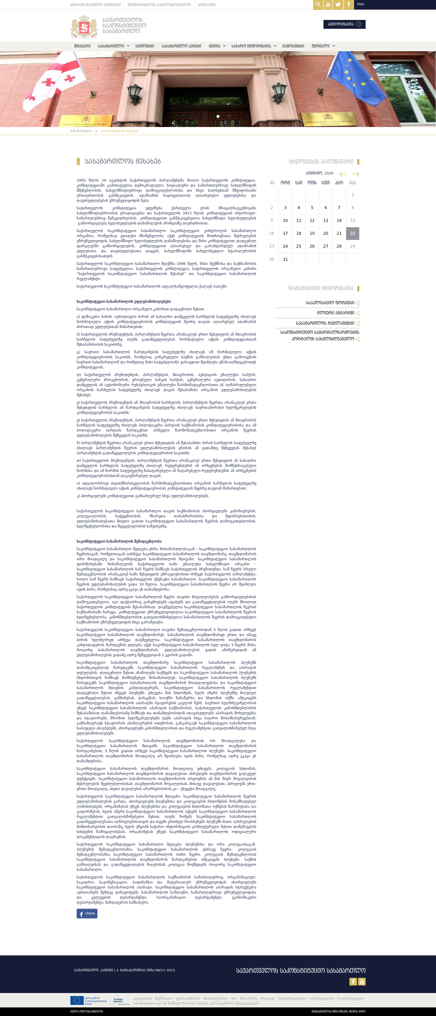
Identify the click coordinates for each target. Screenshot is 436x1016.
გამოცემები (293, 46)
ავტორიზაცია (341, 24)
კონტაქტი (207, 5)
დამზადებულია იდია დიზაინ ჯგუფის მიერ (339, 1011)
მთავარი (82, 46)
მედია (214, 46)
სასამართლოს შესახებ (119, 131)
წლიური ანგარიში (336, 313)
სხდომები (144, 46)
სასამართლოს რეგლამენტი (326, 323)
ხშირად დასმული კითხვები (95, 5)
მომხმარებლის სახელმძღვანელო (159, 5)
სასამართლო (111, 46)
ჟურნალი (321, 46)
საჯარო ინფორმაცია (251, 46)
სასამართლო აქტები (181, 46)
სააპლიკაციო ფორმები (331, 303)
